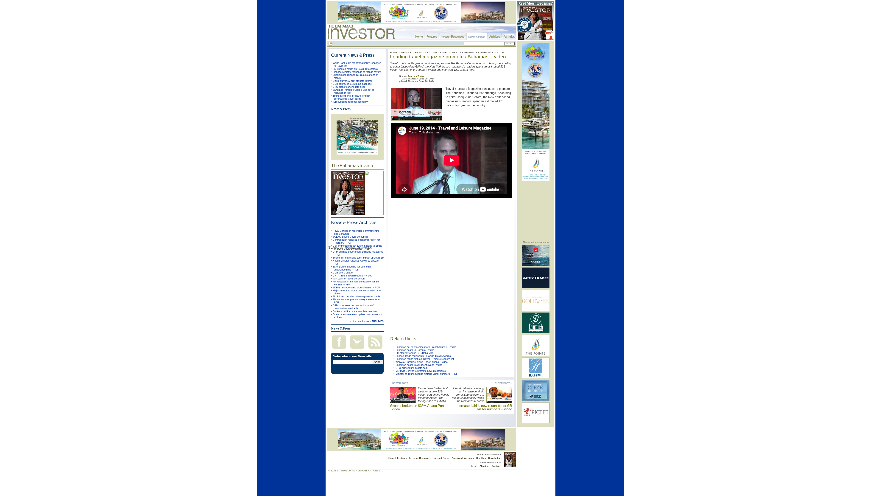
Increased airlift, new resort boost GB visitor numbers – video (484, 407)
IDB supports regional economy (350, 101)
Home (419, 36)
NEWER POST (400, 383)
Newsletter (494, 458)
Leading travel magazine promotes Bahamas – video (448, 56)
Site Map (481, 458)
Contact (496, 466)
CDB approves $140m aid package (352, 83)
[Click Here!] (535, 265)
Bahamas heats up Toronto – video (415, 350)
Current (353, 55)
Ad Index (509, 36)
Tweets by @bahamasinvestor (350, 247)
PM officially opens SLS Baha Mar (414, 353)
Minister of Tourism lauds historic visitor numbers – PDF (427, 373)
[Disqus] (451, 263)
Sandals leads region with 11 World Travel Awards (423, 356)
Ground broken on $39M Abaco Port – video (418, 407)
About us (484, 466)
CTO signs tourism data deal (349, 86)
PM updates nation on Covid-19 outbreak (355, 69)
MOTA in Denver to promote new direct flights (421, 370)
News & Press (476, 37)
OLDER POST (502, 383)
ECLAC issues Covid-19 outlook (350, 236)
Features (432, 36)
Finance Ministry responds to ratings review (357, 71)
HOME (394, 52)
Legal (474, 466)
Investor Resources (452, 36)
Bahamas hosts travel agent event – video (419, 365)
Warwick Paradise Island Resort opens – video (422, 362)
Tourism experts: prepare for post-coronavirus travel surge (352, 97)
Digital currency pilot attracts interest (353, 80)
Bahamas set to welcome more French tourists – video (426, 347)
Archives (494, 36)
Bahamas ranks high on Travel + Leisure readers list (425, 359)
